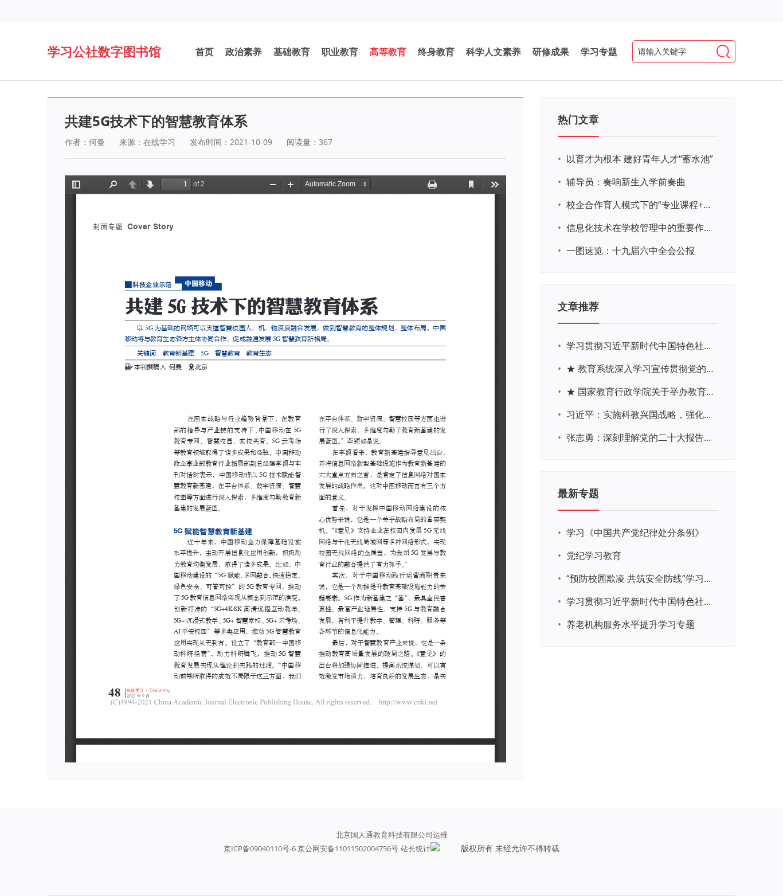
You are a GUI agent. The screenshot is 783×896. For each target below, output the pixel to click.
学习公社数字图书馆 (104, 51)
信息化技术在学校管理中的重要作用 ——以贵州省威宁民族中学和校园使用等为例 (640, 227)
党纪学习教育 (593, 555)
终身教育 (436, 51)
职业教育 (340, 51)
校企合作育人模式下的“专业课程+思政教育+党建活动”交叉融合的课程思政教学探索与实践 (640, 204)
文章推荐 (578, 306)
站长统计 (415, 848)
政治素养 (243, 51)
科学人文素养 (493, 51)
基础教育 (291, 51)
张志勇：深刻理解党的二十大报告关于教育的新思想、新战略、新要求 (640, 437)
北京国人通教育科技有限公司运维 (392, 835)
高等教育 (388, 51)
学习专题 (599, 51)
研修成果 (551, 51)
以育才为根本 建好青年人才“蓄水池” (639, 158)
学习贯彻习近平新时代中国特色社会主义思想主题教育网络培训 (640, 345)
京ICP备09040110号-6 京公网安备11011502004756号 (311, 848)
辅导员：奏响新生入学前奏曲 (626, 181)
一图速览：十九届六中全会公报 (630, 250)
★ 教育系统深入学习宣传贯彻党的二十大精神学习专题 (640, 368)
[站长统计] (435, 848)
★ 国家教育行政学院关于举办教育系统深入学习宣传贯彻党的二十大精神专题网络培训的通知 (640, 391)
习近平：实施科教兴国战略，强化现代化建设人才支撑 (640, 414)
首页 (204, 51)
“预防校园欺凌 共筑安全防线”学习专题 (640, 578)
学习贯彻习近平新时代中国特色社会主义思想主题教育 (640, 601)
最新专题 (578, 493)
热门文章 (578, 119)
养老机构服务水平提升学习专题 (630, 624)
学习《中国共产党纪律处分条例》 (635, 532)
